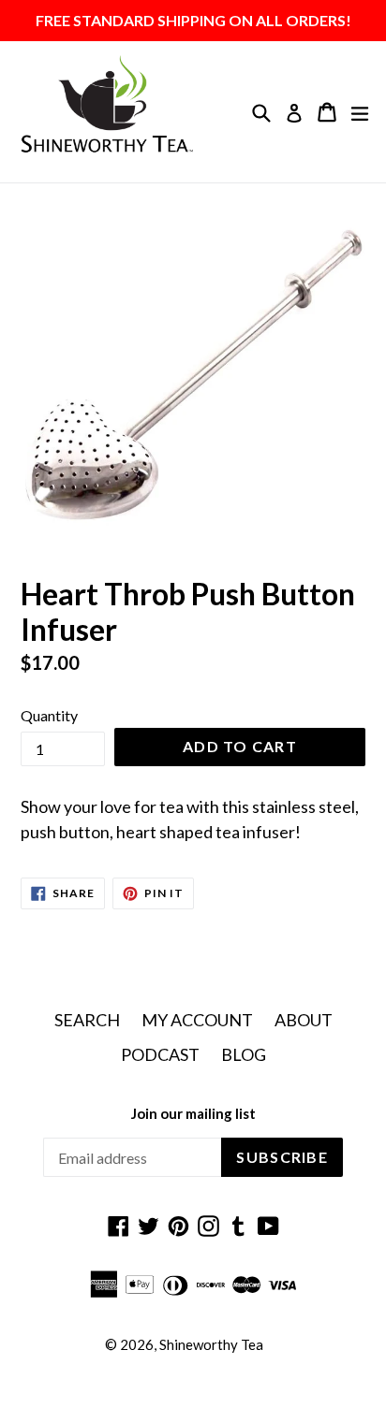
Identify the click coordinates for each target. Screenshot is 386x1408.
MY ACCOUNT (197, 1019)
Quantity (49, 715)
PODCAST (160, 1054)
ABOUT (304, 1019)
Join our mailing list (193, 1113)
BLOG (243, 1054)
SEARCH (87, 1019)
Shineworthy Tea (211, 1344)
